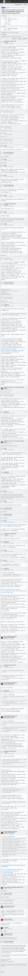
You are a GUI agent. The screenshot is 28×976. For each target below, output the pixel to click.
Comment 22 (6, 561)
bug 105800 (4, 66)
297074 (7, 897)
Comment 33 (6, 942)
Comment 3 (6, 166)
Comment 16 (6, 473)
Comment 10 (6, 259)
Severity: (5, 24)
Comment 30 (6, 833)
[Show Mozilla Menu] (4, 2)
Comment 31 (6, 907)
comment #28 (11, 756)
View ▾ (25, 4)
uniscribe (6, 518)
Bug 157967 (8, 7)
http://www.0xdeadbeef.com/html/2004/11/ (11, 526)
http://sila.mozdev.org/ (7, 618)
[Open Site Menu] (2, 2)
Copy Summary (18, 4)
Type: (6, 20)
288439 (5, 890)
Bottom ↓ (14, 38)
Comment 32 (6, 920)
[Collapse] (26, 42)
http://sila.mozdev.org (10, 379)
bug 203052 (14, 350)
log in (7, 964)
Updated (5, 127)
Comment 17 (6, 502)
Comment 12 (6, 306)
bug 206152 (12, 331)
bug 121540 (14, 227)
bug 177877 (8, 350)
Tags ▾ (19, 38)
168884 (7, 156)
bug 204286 (20, 350)
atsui (5, 255)
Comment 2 (6, 146)
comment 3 (3, 200)
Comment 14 (6, 413)
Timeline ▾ (25, 38)
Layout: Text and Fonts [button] (12, 19)
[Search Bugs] (21, 2)
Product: (5, 17)
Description (6, 43)
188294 (5, 511)
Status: (6, 28)
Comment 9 (6, 225)
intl (6, 162)
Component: (5, 19)
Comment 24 (6, 638)
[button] (25, 2)
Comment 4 (6, 176)
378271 (5, 931)
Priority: (5, 22)
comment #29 (11, 836)
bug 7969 (3, 116)
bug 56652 (20, 114)
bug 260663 (12, 547)
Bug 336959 (8, 923)
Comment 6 (6, 196)
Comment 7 (6, 206)
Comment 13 (6, 395)
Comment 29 (6, 753)
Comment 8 (6, 213)
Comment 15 (6, 449)
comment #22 (11, 572)
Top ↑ (2, 971)
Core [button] (9, 17)
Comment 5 (6, 186)
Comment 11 (6, 284)
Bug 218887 (10, 505)
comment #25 (11, 694)
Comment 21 (6, 551)
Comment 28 (6, 718)
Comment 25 (6, 667)
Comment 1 (6, 112)
